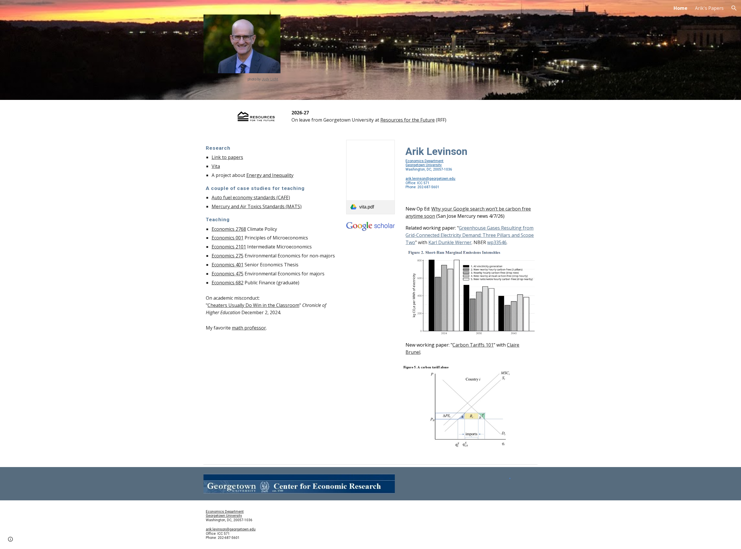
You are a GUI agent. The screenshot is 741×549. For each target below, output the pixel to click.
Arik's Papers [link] (709, 8)
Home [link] (680, 8)
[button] (734, 8)
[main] (241, 79)
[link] (370, 177)
